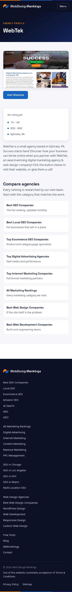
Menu (63, 6)
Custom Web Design (15, 526)
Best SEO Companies (15, 382)
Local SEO (9, 388)
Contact (7, 552)
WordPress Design (14, 508)
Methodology (11, 546)
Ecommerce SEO (13, 394)
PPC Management (13, 455)
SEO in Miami (11, 482)
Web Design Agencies (16, 497)
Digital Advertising (14, 432)
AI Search (8, 405)
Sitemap (27, 584)
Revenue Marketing (14, 449)
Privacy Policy (11, 584)
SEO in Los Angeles (14, 470)
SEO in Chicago (12, 464)
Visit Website (15, 95)
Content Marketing (14, 443)
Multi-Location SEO (14, 487)
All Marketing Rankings (17, 426)
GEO (6, 417)
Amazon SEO (11, 400)
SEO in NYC (10, 476)
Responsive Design (14, 520)
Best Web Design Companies (20, 502)
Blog (6, 540)
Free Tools (9, 535)
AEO (5, 411)
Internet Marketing (14, 438)
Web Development (14, 514)
